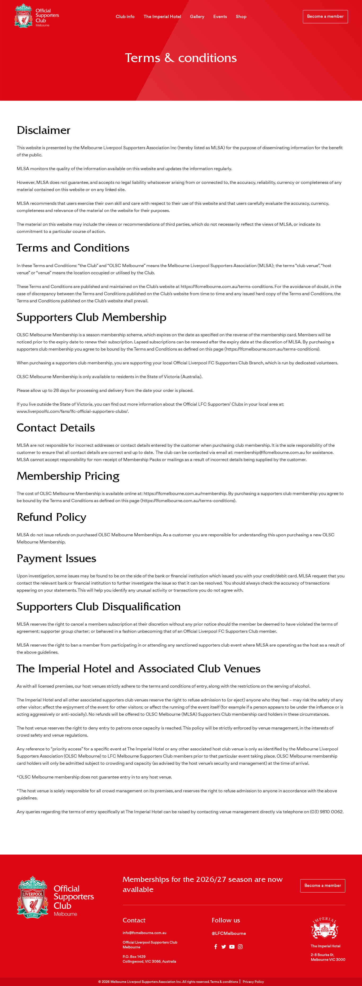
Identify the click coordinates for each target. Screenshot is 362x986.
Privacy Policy (253, 982)
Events (220, 17)
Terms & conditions (224, 982)
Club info (125, 17)
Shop (241, 17)
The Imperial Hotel (162, 17)
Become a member (325, 17)
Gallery (197, 17)
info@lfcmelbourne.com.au (144, 933)
